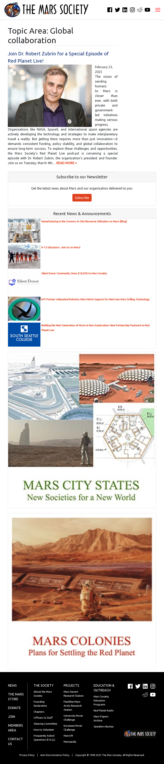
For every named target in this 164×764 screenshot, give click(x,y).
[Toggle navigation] (157, 10)
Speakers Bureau (104, 726)
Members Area (15, 728)
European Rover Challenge (73, 727)
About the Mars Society (43, 693)
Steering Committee (45, 723)
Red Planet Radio (104, 710)
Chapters (39, 711)
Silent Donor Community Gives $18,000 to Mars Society (74, 273)
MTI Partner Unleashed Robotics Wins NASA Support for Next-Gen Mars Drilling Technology (95, 299)
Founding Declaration (40, 703)
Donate (14, 708)
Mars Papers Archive (101, 718)
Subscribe (82, 197)
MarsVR (68, 735)
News (12, 685)
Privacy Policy (27, 755)
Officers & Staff (43, 717)
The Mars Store (16, 696)
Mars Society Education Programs (101, 700)
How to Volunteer (44, 729)
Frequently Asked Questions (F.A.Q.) (44, 737)
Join (11, 716)
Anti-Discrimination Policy (54, 755)
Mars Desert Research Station (74, 693)
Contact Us (15, 741)
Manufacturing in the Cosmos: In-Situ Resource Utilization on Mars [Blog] (84, 221)
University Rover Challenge (73, 717)
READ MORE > (66, 163)
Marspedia (70, 741)
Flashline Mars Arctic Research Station (73, 705)
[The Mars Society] (44, 10)
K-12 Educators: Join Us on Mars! (60, 247)
